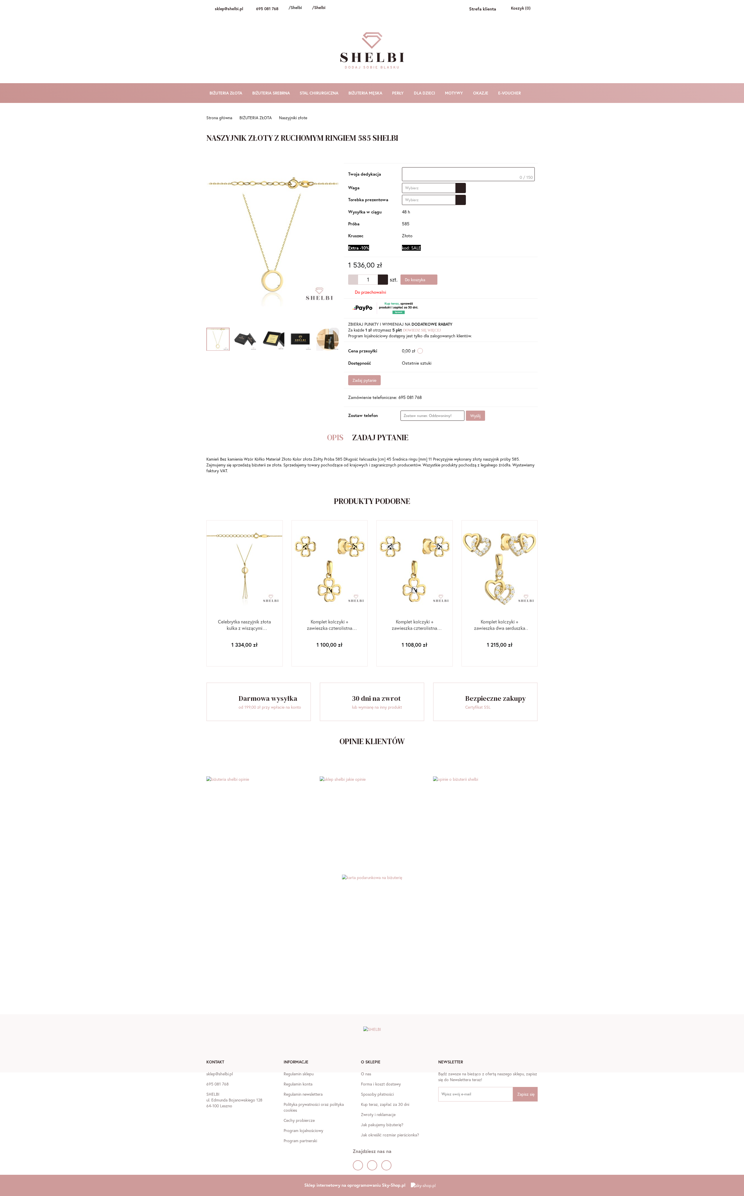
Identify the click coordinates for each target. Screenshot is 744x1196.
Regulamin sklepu (299, 1073)
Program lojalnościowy (303, 1130)
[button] (215, 1062)
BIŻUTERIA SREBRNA (271, 93)
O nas (366, 1073)
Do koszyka (415, 279)
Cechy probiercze (299, 1120)
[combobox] (434, 188)
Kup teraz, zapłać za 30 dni (385, 1104)
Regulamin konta (298, 1084)
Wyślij (475, 415)
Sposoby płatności (377, 1094)
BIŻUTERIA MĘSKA (365, 93)
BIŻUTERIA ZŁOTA (226, 93)
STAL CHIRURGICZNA (319, 93)
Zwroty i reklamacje (378, 1114)
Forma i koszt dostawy (381, 1084)
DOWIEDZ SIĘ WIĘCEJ (422, 330)
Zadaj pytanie (364, 380)
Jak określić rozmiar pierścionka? (390, 1135)
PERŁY (398, 93)
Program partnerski (300, 1140)
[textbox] (468, 174)
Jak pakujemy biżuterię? (382, 1124)
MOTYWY (454, 93)
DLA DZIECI (425, 93)
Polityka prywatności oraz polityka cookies (314, 1107)
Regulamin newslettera (303, 1094)
